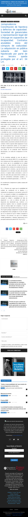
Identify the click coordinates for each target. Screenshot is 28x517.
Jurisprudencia (16, 21)
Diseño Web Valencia (17, 515)
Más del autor (16, 276)
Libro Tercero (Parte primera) (20, 3)
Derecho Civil (7, 19)
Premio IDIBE (4, 400)
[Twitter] (14, 439)
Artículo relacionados (7, 276)
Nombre (14, 448)
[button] (26, 16)
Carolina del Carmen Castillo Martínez (13, 388)
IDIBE (4, 65)
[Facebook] (10, 439)
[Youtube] (18, 439)
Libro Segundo (8, 3)
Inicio (2, 19)
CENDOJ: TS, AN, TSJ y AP (14, 492)
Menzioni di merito (6, 393)
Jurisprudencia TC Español (14, 495)
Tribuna (2, 388)
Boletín (11, 509)
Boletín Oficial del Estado (14, 497)
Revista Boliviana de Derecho (14, 498)
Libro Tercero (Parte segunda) (14, 5)
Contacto (16, 509)
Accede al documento (6, 89)
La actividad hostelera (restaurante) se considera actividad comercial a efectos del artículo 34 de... (13, 408)
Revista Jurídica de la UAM (14, 500)
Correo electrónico (14, 452)
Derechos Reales (10, 21)
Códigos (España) (14, 494)
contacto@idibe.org (17, 435)
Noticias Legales (4, 395)
